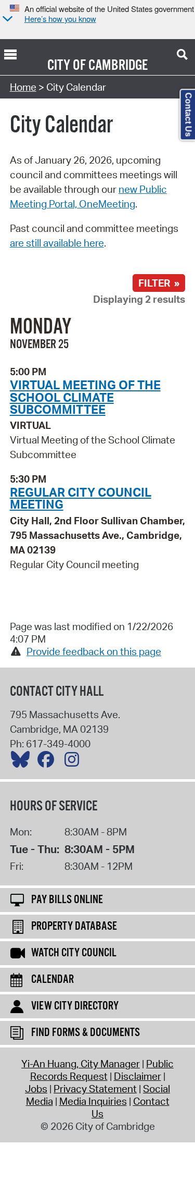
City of (66, 65)
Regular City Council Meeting (80, 498)
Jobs (36, 1088)
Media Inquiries (93, 1101)
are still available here (57, 243)
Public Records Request (102, 1069)
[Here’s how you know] (6, 19)
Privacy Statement (95, 1088)
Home (23, 87)
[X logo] (23, 762)
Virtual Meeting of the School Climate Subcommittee (85, 397)
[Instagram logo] (74, 762)
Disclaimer (137, 1076)
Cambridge (118, 65)
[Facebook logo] (48, 762)
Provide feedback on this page (94, 651)
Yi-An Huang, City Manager (80, 1063)
